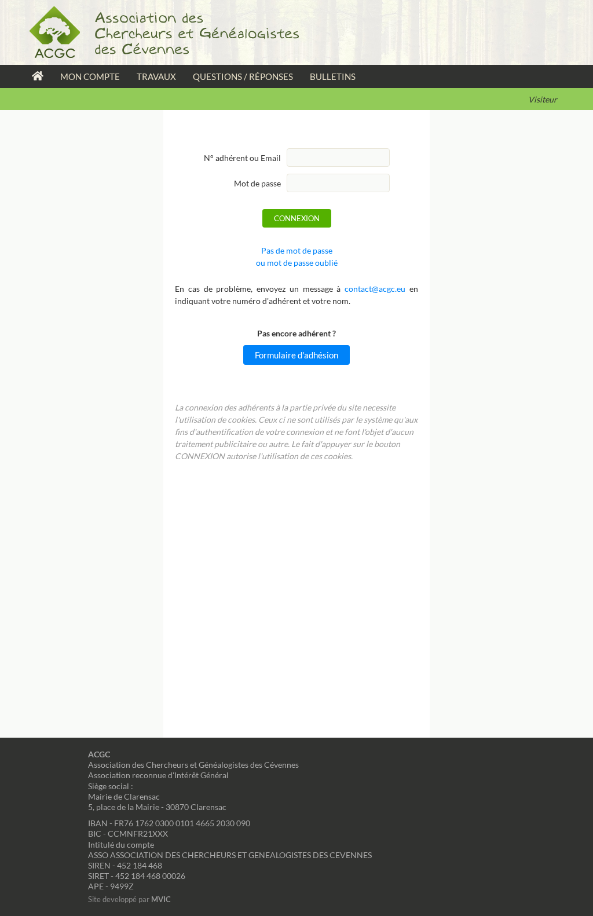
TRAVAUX (156, 76)
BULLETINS (333, 76)
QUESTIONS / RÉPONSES (243, 76)
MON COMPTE (90, 76)
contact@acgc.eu (375, 289)
